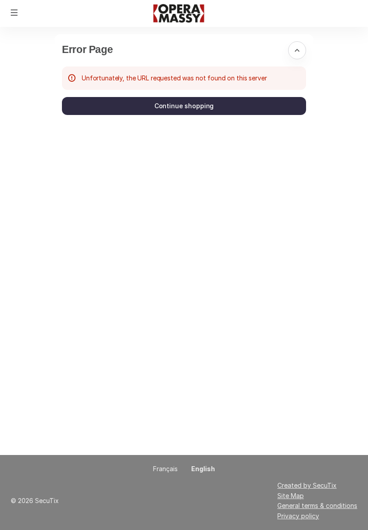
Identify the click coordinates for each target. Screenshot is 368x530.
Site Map (290, 495)
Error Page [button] (87, 49)
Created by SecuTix (307, 485)
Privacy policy (298, 516)
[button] (14, 12)
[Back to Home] (184, 13)
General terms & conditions (317, 505)
